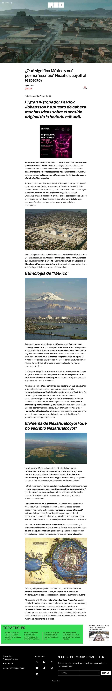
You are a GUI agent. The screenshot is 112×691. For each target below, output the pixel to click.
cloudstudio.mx (56, 681)
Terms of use (8, 656)
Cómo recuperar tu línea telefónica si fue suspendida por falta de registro (71, 636)
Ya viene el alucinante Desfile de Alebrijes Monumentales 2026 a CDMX (51, 636)
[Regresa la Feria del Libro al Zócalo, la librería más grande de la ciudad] (99, 636)
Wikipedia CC (45, 96)
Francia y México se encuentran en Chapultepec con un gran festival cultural (32, 636)
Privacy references (10, 659)
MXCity (28, 88)
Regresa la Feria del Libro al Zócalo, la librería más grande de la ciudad (13, 636)
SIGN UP (105, 673)
